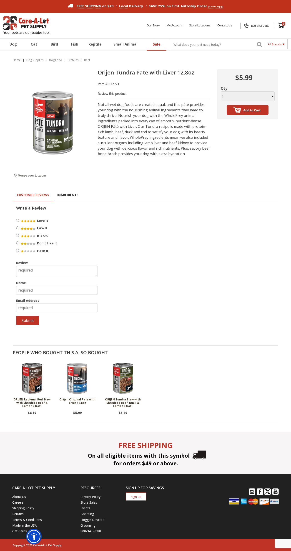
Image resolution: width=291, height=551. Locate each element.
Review (22, 263)
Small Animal (125, 44)
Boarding (87, 514)
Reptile (95, 44)
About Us (19, 497)
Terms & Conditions (27, 520)
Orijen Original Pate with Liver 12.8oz (77, 401)
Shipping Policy (23, 508)
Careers (18, 502)
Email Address (27, 300)
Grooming (87, 525)
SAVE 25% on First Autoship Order (186, 6)
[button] (33, 536)
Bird (54, 44)
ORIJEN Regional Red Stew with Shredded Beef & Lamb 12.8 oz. (31, 403)
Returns (18, 514)
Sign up (136, 497)
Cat (34, 44)
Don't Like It (46, 243)
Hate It (42, 251)
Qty (224, 88)
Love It (42, 220)
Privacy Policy (90, 497)
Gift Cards (19, 531)
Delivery (131, 6)
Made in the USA (24, 525)
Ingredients (67, 195)
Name (21, 283)
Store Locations (200, 25)
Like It (41, 228)
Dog (13, 44)
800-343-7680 (260, 26)
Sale (157, 44)
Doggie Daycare (92, 520)
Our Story (153, 25)
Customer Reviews (33, 195)
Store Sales (88, 502)
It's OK (42, 235)
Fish (74, 44)
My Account (174, 25)
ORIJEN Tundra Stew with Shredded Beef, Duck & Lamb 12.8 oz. (123, 403)
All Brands (275, 44)
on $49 (95, 6)
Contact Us (224, 25)
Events (85, 508)
